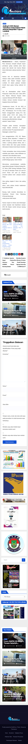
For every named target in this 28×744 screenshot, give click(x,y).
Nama (5, 386)
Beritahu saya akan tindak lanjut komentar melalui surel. (11, 428)
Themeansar (14, 729)
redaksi (16, 298)
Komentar (6, 354)
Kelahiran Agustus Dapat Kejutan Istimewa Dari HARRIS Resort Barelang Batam (8, 262)
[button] (22, 18)
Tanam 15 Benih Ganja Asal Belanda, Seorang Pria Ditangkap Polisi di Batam (17, 226)
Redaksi (20, 740)
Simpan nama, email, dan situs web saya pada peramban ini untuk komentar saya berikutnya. (14, 418)
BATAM (4, 23)
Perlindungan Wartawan (11, 740)
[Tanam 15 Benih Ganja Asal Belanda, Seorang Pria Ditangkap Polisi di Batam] (17, 219)
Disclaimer (11, 733)
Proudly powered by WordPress (9, 727)
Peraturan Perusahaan (18, 736)
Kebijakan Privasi (19, 733)
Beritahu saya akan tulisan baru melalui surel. (13, 436)
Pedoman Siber (8, 736)
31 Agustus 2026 (10, 645)
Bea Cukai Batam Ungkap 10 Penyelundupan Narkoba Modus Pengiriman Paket (7, 243)
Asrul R (6, 34)
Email (5, 395)
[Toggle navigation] (13, 18)
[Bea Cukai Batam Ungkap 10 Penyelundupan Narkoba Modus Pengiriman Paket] (7, 237)
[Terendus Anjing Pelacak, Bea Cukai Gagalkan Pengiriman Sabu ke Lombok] (7, 219)
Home (6, 733)
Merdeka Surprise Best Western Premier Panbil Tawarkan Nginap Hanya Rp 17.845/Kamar (20, 262)
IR (14, 332)
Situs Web (5, 404)
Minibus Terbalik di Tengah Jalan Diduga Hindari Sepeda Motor (14, 313)
